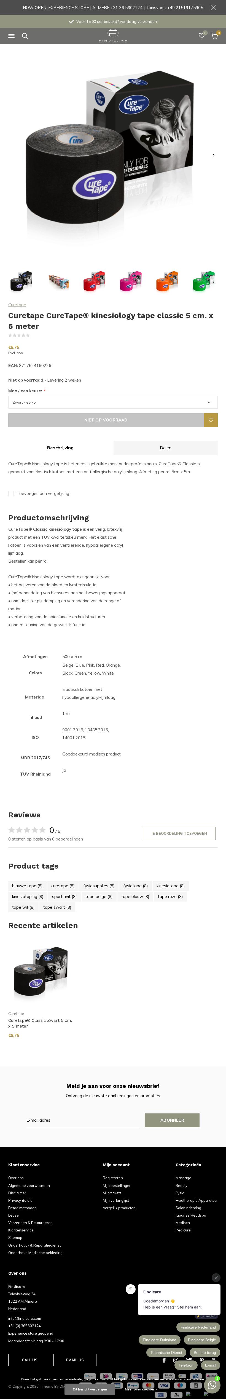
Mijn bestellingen (117, 1185)
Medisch (183, 1222)
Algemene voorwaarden (29, 1185)
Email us (75, 1360)
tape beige (99, 896)
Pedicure (183, 1230)
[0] (214, 36)
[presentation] (214, 155)
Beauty (181, 1185)
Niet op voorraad (105, 420)
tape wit (23, 907)
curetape (63, 885)
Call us (29, 1360)
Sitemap (15, 1237)
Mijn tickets (112, 1193)
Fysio (180, 1193)
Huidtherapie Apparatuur (197, 1200)
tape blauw (135, 896)
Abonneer (172, 1120)
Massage (183, 1178)
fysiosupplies (99, 885)
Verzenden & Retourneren (30, 1222)
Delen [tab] (165, 447)
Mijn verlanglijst (116, 1200)
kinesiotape (171, 885)
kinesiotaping (28, 896)
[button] (12, 36)
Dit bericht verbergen (90, 1389)
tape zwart (57, 907)
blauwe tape (27, 885)
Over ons (16, 1178)
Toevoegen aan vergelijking (43, 493)
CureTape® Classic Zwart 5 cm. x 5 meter (40, 1023)
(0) (33, 335)
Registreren (113, 1178)
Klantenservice (21, 1230)
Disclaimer (17, 1193)
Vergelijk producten (119, 1208)
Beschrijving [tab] (60, 447)
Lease (13, 1215)
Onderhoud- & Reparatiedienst (34, 1245)
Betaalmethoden (22, 1208)
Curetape (17, 304)
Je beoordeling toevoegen (179, 833)
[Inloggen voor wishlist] (211, 420)
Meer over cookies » (141, 1389)
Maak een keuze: (26, 390)
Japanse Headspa (191, 1215)
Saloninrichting (188, 1208)
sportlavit (64, 896)
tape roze (170, 896)
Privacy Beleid (20, 1200)
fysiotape (135, 885)
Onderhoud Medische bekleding (35, 1252)
